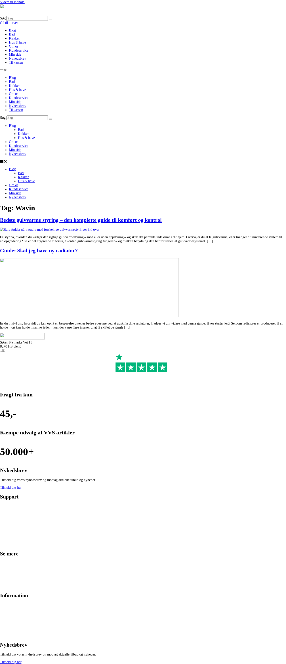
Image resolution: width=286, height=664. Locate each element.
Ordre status (8, 506)
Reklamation (9, 536)
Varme (4, 578)
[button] (143, 70)
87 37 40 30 (14, 350)
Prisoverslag (8, 514)
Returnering (8, 529)
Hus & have (17, 42)
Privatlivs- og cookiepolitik (19, 612)
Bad (12, 34)
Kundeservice (18, 50)
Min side (15, 54)
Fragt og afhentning (14, 521)
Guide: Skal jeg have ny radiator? (39, 250)
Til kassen (16, 62)
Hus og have (9, 586)
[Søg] (50, 19)
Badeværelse (9, 563)
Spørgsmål (7, 628)
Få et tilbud (8, 635)
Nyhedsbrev (17, 58)
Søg (3, 18)
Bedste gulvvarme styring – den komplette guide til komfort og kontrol (81, 220)
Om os (13, 46)
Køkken (14, 38)
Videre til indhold (12, 2)
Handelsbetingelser (13, 620)
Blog (12, 30)
